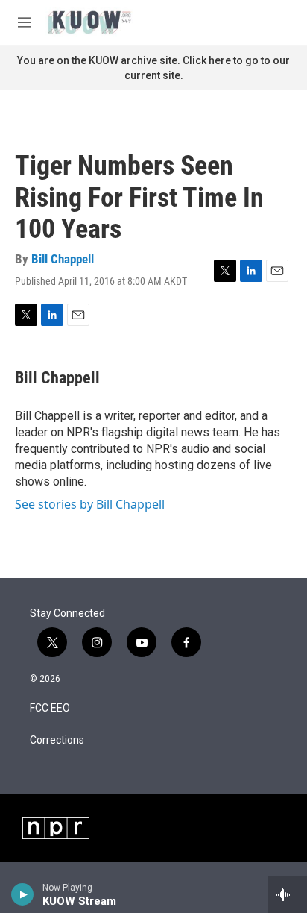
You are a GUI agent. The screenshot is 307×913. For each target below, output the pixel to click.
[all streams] (287, 894)
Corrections (57, 740)
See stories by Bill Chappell (90, 504)
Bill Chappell (62, 258)
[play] (22, 894)
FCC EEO (50, 708)
